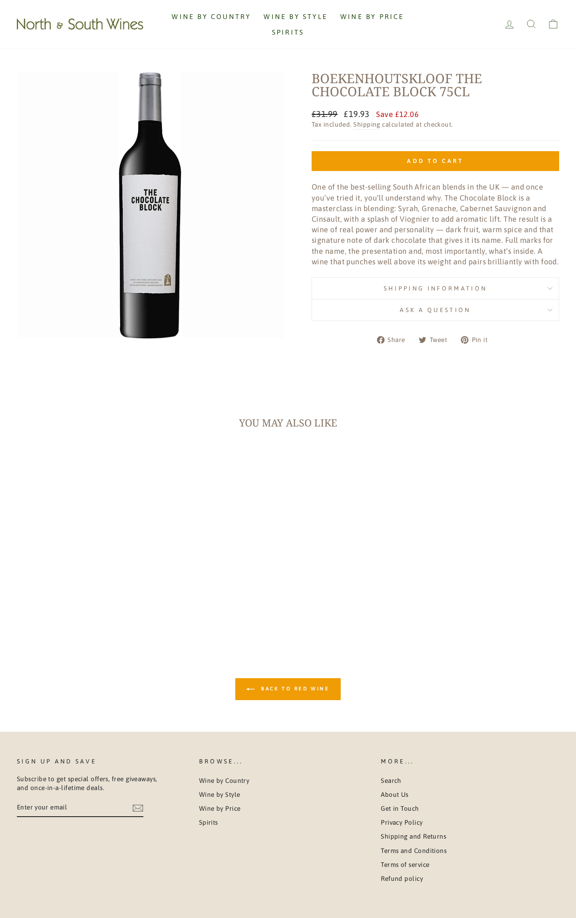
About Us (395, 794)
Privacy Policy (402, 822)
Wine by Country (211, 16)
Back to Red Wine (293, 689)
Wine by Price (372, 16)
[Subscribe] (137, 807)
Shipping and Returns (413, 836)
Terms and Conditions (414, 850)
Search (391, 780)
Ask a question (435, 310)
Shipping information (435, 288)
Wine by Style (296, 16)
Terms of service (405, 864)
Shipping (366, 124)
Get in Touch (400, 808)
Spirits (288, 32)
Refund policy (402, 878)
